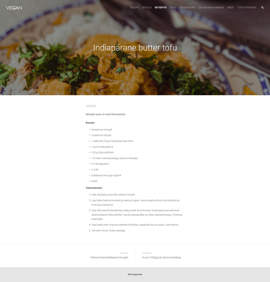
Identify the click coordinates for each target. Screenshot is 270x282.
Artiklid (146, 7)
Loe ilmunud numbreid (211, 7)
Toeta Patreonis (246, 7)
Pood (173, 7)
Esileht (134, 7)
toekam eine (91, 106)
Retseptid (160, 7)
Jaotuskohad (187, 7)
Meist (230, 7)
